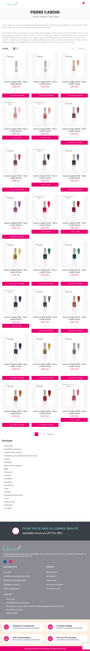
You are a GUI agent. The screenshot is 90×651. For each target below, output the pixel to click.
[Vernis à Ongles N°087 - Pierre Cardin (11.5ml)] (74, 301)
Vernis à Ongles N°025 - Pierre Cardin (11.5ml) (74, 412)
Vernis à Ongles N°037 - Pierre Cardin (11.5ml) (45, 177)
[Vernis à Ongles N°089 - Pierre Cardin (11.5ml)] (45, 348)
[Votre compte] (87, 4)
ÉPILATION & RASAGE (13, 466)
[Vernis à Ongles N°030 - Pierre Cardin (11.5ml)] (74, 113)
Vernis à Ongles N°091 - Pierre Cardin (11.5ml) (16, 412)
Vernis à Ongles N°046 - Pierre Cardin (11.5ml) (74, 224)
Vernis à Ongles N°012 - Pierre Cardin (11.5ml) (16, 83)
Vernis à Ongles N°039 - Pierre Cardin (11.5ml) (16, 224)
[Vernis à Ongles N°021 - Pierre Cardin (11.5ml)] (74, 66)
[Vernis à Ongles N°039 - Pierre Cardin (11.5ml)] (15, 207)
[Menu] (3, 4)
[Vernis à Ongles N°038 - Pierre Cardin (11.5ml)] (74, 160)
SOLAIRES (8, 482)
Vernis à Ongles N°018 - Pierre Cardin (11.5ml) (45, 130)
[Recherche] (78, 4)
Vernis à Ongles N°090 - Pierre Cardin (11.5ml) (74, 365)
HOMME (7, 476)
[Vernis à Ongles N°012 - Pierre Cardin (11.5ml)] (15, 66)
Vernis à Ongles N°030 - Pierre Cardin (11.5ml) (74, 130)
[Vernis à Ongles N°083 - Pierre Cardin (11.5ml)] (45, 301)
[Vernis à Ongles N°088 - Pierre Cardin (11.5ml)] (15, 348)
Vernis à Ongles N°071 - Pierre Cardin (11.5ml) (45, 271)
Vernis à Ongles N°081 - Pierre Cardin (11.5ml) (16, 318)
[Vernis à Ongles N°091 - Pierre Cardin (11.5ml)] (15, 395)
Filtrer (5, 48)
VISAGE (7, 459)
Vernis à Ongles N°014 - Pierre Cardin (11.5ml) (45, 83)
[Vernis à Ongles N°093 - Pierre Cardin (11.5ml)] (45, 395)
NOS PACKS (8, 485)
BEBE (6, 469)
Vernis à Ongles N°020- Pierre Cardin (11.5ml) (16, 130)
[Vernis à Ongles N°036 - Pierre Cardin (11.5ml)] (15, 160)
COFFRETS (8, 479)
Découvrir (16, 137)
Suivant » (51, 434)
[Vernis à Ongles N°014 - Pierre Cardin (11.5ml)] (45, 66)
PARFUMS (8, 505)
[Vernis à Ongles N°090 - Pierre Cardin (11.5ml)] (74, 348)
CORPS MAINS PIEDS (12, 452)
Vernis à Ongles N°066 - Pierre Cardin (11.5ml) (16, 271)
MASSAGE (8, 462)
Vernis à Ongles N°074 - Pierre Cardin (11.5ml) (74, 271)
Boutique (7, 440)
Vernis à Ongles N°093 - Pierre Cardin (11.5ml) (45, 412)
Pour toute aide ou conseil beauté (50, 528)
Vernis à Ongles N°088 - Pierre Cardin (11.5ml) (16, 365)
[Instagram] (10, 561)
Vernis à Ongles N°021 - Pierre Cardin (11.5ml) (74, 83)
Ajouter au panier (16, 95)
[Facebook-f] (5, 561)
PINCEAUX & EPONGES (13, 495)
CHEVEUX (8, 472)
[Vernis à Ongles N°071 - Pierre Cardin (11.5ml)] (45, 254)
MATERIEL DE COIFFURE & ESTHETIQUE (20, 456)
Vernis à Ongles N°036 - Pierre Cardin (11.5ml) (16, 177)
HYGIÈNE (8, 508)
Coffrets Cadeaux (12, 449)
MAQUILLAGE (9, 502)
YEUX (6, 489)
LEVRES (7, 492)
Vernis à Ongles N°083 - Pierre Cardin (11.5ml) (45, 318)
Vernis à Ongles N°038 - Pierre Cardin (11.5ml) (74, 177)
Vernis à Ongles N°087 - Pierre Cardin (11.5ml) (74, 318)
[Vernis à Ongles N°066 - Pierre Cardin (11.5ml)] (15, 254)
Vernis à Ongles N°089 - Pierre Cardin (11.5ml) (45, 365)
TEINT (6, 499)
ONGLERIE (8, 446)
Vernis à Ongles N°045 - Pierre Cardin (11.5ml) (45, 224)
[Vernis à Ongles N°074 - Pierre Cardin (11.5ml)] (74, 254)
